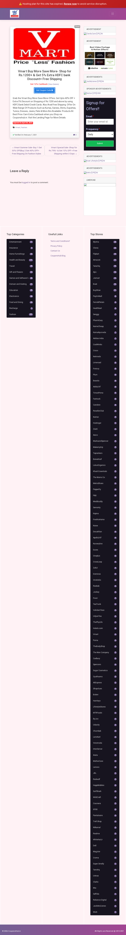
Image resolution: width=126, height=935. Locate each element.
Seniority (104, 507)
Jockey (104, 592)
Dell (104, 846)
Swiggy (104, 314)
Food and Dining (20, 302)
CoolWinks (104, 344)
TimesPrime (104, 393)
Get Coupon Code (43, 90)
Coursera (104, 803)
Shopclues (104, 689)
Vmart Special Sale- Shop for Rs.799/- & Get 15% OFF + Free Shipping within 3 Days (63, 150)
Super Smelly (104, 864)
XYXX (104, 809)
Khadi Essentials (104, 471)
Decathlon (104, 532)
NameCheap (104, 326)
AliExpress (104, 683)
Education (20, 290)
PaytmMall (104, 296)
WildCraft (104, 797)
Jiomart (104, 278)
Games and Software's (20, 278)
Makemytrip (104, 447)
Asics (104, 435)
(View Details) (53, 84)
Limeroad (104, 362)
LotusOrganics (104, 465)
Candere (104, 405)
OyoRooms (104, 677)
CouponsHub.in (14, 931)
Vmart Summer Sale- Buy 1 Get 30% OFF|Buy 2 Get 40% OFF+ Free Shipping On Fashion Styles (27, 150)
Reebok (104, 586)
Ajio (104, 272)
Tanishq (104, 870)
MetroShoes (104, 483)
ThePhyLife (104, 622)
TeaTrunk (104, 604)
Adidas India (104, 338)
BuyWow (104, 290)
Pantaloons (104, 815)
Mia (104, 888)
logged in (26, 182)
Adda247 (104, 387)
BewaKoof (104, 459)
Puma (104, 640)
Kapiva (104, 513)
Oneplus (104, 556)
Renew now (70, 3)
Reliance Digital (104, 900)
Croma (104, 858)
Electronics (20, 296)
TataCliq (104, 266)
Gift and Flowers (20, 272)
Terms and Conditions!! (60, 241)
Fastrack (104, 399)
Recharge (20, 308)
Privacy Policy (56, 246)
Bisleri (104, 695)
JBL (104, 773)
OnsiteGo (104, 580)
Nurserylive (104, 544)
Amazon (104, 260)
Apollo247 (104, 538)
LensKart (104, 737)
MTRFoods (104, 713)
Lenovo (104, 767)
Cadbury (104, 658)
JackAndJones (104, 906)
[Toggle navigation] (112, 13)
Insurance (20, 248)
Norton (104, 417)
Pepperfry (104, 489)
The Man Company (104, 652)
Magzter (104, 852)
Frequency (93, 129)
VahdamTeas (104, 610)
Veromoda (104, 743)
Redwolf (104, 779)
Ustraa (104, 876)
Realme (104, 834)
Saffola (104, 894)
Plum (104, 375)
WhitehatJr (104, 840)
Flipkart (104, 254)
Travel (20, 266)
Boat (104, 284)
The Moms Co (104, 477)
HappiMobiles (104, 785)
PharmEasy (104, 320)
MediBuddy (104, 501)
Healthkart (104, 308)
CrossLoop (104, 562)
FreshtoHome (104, 519)
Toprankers (104, 453)
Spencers (104, 664)
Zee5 (104, 429)
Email (90, 116)
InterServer (104, 749)
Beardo (104, 381)
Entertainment (20, 242)
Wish (104, 912)
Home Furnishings (20, 254)
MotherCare (104, 761)
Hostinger (104, 423)
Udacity (104, 725)
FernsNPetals (104, 302)
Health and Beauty (20, 260)
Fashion (24, 127)
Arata (104, 755)
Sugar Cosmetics (104, 670)
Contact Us (55, 251)
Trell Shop (104, 821)
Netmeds (104, 356)
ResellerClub (104, 411)
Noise (104, 526)
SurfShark (104, 791)
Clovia (104, 248)
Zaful (104, 568)
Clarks (104, 882)
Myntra (104, 242)
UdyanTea (104, 616)
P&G (104, 495)
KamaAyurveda (104, 332)
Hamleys (104, 701)
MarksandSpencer (104, 441)
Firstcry (104, 369)
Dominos (104, 574)
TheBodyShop (104, 646)
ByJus (104, 719)
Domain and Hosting (20, 284)
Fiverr (104, 598)
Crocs (104, 350)
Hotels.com (104, 628)
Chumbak (104, 731)
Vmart (17, 127)
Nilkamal (104, 827)
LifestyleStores (104, 707)
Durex (104, 550)
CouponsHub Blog (58, 256)
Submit (100, 143)
